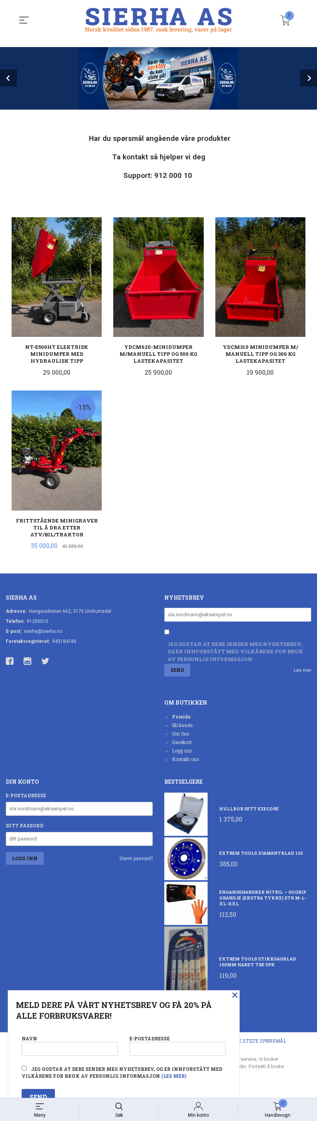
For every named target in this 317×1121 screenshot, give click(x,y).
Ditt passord (24, 825)
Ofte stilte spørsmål (257, 1041)
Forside (181, 717)
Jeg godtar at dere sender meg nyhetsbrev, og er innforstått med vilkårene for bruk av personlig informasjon (235, 652)
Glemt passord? (136, 858)
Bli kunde (182, 725)
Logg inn (182, 750)
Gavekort (182, 742)
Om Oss (180, 733)
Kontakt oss (185, 759)
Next (308, 77)
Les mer (302, 670)
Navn (29, 1038)
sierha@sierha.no (43, 631)
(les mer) (173, 1076)
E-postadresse (26, 795)
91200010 (37, 621)
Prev (8, 77)
